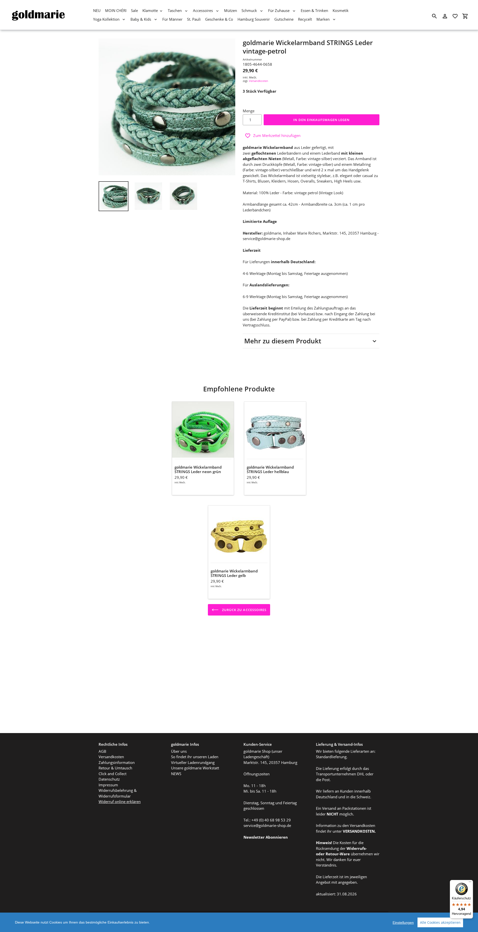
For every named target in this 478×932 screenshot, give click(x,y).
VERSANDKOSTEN (359, 831)
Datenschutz (109, 779)
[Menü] (470, 883)
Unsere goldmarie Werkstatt (195, 767)
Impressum (108, 784)
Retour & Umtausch (115, 767)
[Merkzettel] (455, 16)
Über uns (179, 751)
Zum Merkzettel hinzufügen (276, 135)
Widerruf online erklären (120, 801)
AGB (102, 751)
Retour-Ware (338, 853)
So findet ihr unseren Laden (194, 756)
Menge (248, 110)
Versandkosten (258, 81)
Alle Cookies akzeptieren (440, 922)
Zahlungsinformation (117, 762)
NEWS (176, 773)
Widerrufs (356, 848)
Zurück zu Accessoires (243, 610)
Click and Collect (112, 773)
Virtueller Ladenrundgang (193, 762)
